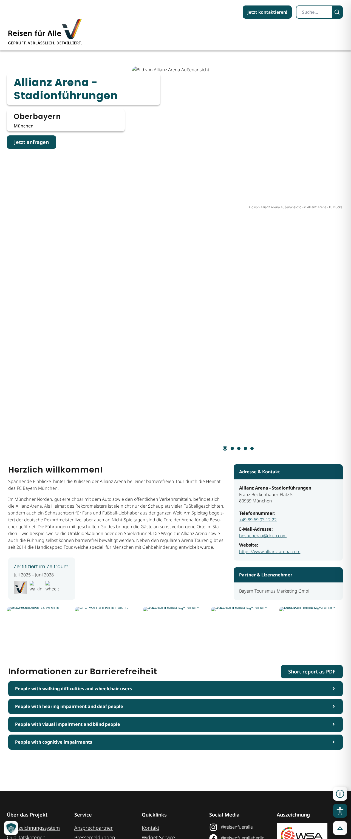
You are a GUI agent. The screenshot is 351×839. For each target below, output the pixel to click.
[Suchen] (337, 12)
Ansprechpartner (93, 827)
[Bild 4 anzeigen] (245, 448)
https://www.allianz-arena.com (269, 551)
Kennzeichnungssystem (33, 827)
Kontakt (150, 827)
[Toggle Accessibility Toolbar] (340, 810)
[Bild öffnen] (39, 629)
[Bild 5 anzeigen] (252, 448)
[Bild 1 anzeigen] (225, 448)
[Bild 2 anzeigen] (232, 448)
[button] (340, 794)
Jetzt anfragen (31, 142)
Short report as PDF (311, 671)
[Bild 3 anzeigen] (238, 448)
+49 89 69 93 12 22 (258, 520)
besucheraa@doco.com (263, 536)
